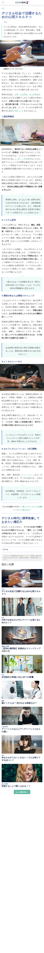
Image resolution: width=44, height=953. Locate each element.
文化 (3, 8)
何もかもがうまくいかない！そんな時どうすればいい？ (21, 758)
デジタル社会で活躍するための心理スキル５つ (21, 592)
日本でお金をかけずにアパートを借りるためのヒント (21, 621)
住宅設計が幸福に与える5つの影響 (18, 677)
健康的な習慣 (5, 646)
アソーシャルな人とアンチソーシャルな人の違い (21, 730)
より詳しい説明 (21, 159)
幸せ (3, 675)
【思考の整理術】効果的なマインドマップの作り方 (21, 649)
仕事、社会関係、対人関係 (26, 94)
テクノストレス (28, 475)
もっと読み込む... (22, 792)
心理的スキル (18, 111)
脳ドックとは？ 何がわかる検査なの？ (19, 703)
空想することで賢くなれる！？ (16, 786)
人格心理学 (5, 726)
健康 (3, 701)
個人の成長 (5, 784)
